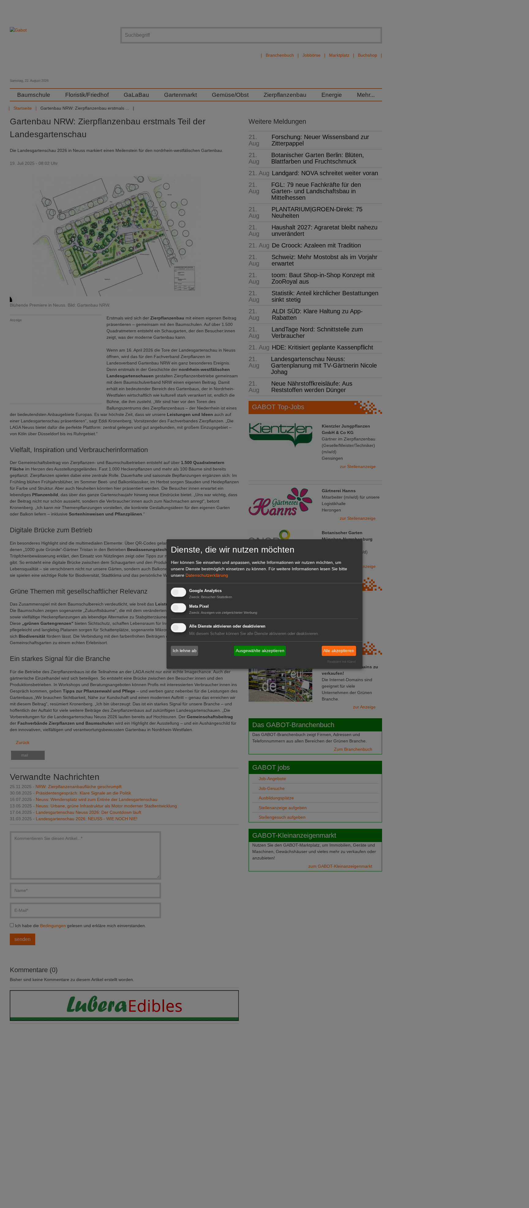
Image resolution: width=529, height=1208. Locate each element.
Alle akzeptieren (338, 650)
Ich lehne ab (185, 650)
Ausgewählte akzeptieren (260, 650)
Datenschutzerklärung (207, 575)
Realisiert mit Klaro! (341, 662)
